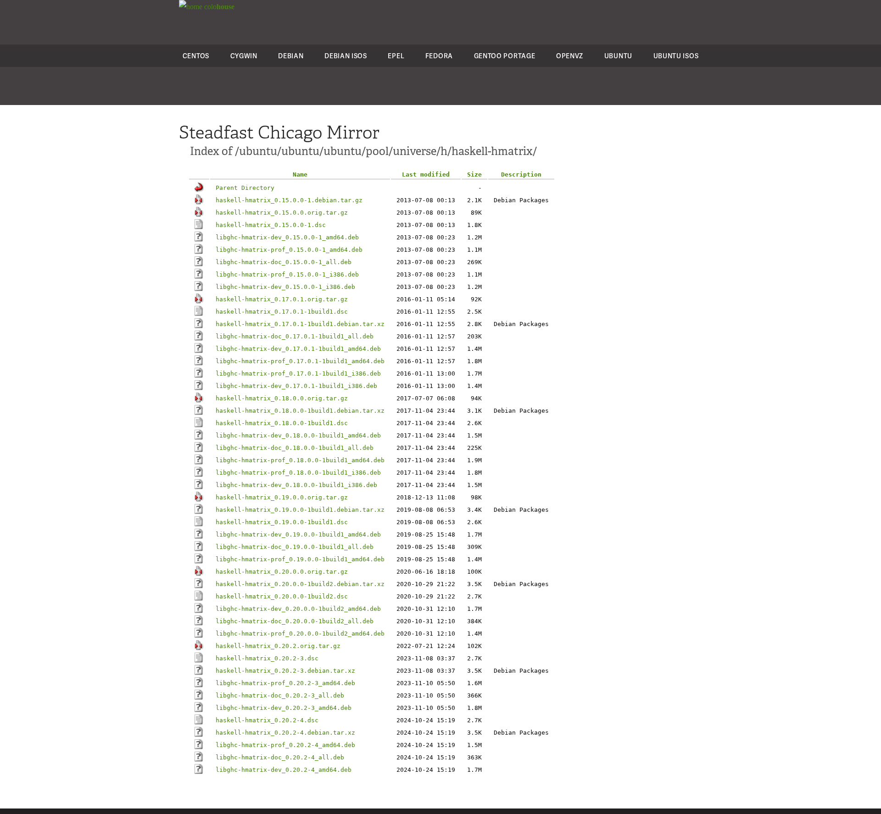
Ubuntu (618, 55)
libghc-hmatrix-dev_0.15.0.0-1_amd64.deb (287, 237)
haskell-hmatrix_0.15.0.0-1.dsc (271, 224)
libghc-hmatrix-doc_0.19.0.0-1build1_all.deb (295, 546)
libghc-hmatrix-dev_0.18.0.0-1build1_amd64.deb (298, 435)
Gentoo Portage (504, 55)
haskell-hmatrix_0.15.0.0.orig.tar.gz (282, 212)
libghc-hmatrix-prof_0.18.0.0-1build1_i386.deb (298, 472)
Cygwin (243, 55)
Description (521, 174)
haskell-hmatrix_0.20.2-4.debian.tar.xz (285, 732)
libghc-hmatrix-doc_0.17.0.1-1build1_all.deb (295, 336)
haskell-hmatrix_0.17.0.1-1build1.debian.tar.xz (300, 324)
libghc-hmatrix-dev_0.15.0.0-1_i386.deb (285, 286)
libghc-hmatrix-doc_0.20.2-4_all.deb (280, 757)
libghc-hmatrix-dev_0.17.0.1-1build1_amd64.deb (298, 348)
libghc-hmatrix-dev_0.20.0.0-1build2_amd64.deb (298, 608)
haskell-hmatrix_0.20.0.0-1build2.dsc (282, 596)
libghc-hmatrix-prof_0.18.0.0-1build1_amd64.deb (300, 460)
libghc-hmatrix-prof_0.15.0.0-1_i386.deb (287, 274)
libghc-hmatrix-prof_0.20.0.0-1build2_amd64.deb (300, 633)
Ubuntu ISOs (676, 55)
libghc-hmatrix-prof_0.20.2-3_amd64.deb (285, 683)
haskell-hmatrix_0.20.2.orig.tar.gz (278, 645)
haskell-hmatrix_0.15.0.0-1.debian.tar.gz (289, 200)
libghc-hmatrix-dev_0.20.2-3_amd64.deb (283, 707)
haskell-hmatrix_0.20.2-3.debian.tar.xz (285, 670)
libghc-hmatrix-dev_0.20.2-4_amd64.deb (283, 769)
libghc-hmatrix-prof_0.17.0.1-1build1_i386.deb (298, 373)
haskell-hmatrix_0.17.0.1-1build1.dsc (282, 311)
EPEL (396, 55)
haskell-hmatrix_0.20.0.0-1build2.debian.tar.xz (300, 584)
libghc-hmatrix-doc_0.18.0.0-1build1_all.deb (295, 447)
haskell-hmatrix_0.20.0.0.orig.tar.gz (282, 571)
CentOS (196, 55)
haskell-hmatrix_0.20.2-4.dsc (267, 720)
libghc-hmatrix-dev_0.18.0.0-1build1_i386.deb (296, 485)
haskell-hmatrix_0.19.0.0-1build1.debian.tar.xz (300, 509)
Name (300, 174)
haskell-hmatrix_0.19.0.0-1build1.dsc (282, 522)
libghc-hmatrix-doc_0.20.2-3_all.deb (280, 695)
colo (218, 7)
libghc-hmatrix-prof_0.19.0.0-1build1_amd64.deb (300, 559)
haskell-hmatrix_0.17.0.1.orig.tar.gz (282, 299)
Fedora (439, 55)
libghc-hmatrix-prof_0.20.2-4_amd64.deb (285, 745)
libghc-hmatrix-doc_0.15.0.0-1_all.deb (283, 262)
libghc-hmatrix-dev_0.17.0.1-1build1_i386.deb (296, 385)
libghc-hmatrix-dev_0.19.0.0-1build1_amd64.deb (298, 534)
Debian (290, 55)
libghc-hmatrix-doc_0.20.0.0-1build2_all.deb (295, 621)
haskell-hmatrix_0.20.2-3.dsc (267, 658)
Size (474, 174)
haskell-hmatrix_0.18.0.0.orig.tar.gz (282, 398)
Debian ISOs (345, 55)
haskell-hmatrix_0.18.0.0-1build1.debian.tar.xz (300, 410)
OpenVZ (569, 55)
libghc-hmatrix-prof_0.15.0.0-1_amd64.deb (289, 249)
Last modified (426, 174)
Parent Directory (245, 187)
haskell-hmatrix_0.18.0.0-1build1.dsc (282, 423)
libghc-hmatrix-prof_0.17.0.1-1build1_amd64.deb (300, 361)
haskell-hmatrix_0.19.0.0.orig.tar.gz (282, 497)
